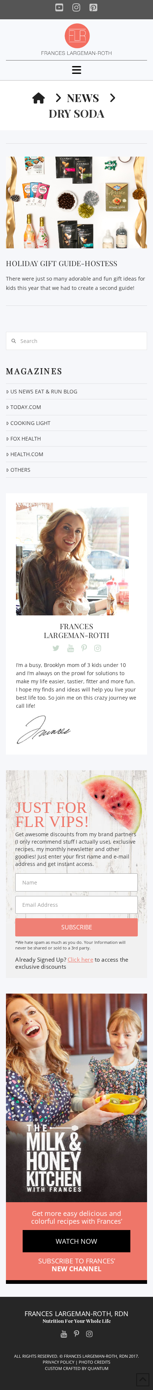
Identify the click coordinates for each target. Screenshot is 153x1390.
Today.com (25, 407)
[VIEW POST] (76, 202)
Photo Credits (94, 1362)
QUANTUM (98, 1368)
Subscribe (76, 927)
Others (20, 469)
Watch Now (76, 1241)
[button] (76, 70)
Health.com (26, 454)
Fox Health (25, 438)
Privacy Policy (58, 1362)
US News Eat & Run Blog (43, 391)
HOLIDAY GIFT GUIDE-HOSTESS (61, 263)
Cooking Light (30, 422)
